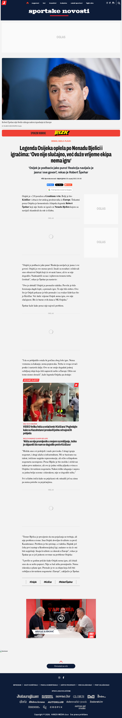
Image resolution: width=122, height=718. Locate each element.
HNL (44, 3)
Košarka (63, 3)
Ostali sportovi (76, 3)
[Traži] (119, 3)
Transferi (52, 3)
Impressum (17, 685)
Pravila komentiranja (49, 685)
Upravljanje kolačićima (61, 691)
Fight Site (89, 3)
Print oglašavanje (102, 685)
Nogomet (35, 3)
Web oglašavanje (85, 685)
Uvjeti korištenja (31, 685)
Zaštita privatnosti (68, 685)
